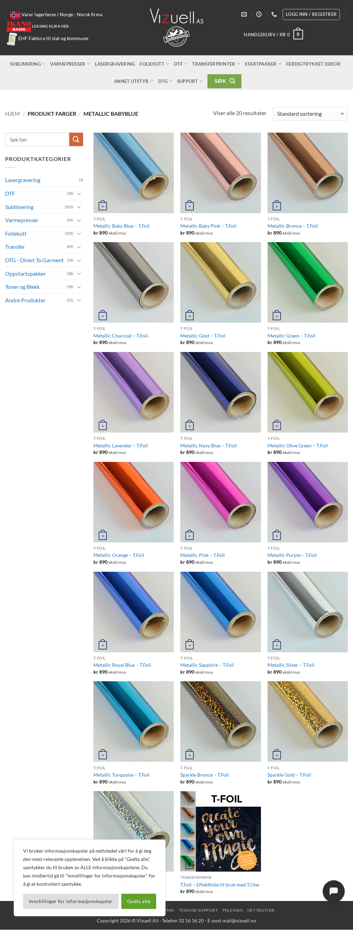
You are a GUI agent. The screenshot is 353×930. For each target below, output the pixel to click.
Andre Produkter (25, 299)
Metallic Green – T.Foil (291, 336)
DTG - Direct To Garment (34, 259)
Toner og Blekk (22, 286)
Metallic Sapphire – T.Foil (207, 665)
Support (187, 81)
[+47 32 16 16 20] (275, 14)
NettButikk (261, 910)
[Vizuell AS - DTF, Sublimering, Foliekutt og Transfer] (176, 27)
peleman (232, 910)
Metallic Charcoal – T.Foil (120, 336)
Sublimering (25, 64)
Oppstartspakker (25, 273)
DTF (178, 64)
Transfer (15, 246)
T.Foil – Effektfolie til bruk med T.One (219, 885)
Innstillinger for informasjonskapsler (71, 901)
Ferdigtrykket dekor (313, 64)
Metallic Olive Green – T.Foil (298, 445)
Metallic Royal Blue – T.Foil (122, 665)
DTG (163, 81)
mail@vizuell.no (239, 920)
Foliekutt (152, 64)
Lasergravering (115, 64)
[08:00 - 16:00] (259, 14)
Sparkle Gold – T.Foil (289, 775)
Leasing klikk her (50, 26)
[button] (273, 34)
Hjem (12, 113)
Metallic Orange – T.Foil (118, 555)
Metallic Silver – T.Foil (291, 665)
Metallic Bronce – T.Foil (293, 226)
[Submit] (76, 139)
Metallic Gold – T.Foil (202, 336)
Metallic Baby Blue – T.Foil (121, 226)
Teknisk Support (198, 910)
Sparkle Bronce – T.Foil (204, 775)
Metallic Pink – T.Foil (202, 555)
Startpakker (261, 64)
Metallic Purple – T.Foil (292, 555)
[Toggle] (79, 193)
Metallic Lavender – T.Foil (120, 445)
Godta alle (138, 901)
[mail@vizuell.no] (245, 14)
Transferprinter (213, 64)
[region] (89, 877)
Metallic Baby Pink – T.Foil (208, 226)
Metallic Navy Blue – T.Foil (208, 445)
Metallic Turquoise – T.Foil (121, 775)
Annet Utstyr (131, 81)
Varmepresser (67, 64)
